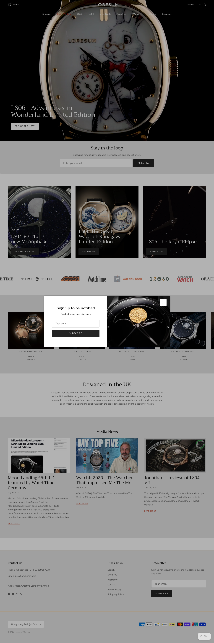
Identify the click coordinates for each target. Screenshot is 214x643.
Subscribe (75, 333)
